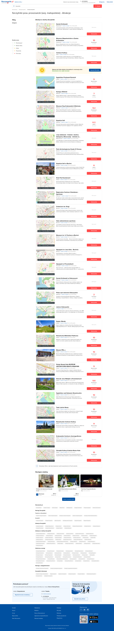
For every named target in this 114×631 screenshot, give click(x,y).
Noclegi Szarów (83, 553)
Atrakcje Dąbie (60, 543)
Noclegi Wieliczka (51, 558)
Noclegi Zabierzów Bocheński (62, 558)
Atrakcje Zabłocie (67, 535)
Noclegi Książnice (39, 556)
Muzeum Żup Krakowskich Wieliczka (68, 106)
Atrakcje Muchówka (96, 543)
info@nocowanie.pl (47, 594)
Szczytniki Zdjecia (81, 573)
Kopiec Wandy (61, 321)
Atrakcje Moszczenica (67, 539)
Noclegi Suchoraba (60, 551)
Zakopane (67, 625)
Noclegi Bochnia (82, 558)
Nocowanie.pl (14, 9)
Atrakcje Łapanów (73, 541)
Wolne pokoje (54, 507)
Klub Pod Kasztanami (63, 178)
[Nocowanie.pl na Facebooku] (81, 609)
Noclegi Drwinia (86, 560)
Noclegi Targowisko (48, 554)
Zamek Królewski (62, 24)
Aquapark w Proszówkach (64, 264)
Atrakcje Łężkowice (76, 537)
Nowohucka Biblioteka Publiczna (67, 336)
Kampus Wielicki (61, 92)
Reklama (36, 610)
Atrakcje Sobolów (88, 539)
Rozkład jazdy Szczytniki (91, 573)
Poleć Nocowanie (16, 618)
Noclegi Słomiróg (58, 553)
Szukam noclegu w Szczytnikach (42, 573)
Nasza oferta (15, 615)
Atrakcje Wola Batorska (78, 539)
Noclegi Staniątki (58, 554)
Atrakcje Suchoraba (60, 533)
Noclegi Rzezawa (39, 562)
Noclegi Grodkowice (40, 553)
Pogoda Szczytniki (78, 520)
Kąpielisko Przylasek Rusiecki (66, 77)
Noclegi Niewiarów (67, 554)
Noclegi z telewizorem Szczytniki (42, 568)
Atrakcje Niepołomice (49, 526)
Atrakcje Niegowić (93, 535)
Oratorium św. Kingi (62, 206)
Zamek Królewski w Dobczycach (67, 278)
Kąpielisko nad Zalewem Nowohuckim (69, 393)
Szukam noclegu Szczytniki (41, 515)
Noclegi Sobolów (87, 556)
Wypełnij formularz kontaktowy (22, 595)
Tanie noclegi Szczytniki (53, 515)
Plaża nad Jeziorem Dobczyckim (67, 293)
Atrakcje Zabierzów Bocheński (62, 541)
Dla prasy (59, 610)
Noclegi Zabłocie (67, 553)
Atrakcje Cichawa (76, 535)
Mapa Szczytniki (57, 520)
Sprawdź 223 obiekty (95, 70)
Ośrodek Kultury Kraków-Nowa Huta (68, 450)
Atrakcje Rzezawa (68, 528)
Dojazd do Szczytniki (62, 573)
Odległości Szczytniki (48, 575)
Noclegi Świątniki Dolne (40, 551)
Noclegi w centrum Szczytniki (65, 515)
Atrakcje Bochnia (88, 526)
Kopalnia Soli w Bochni (64, 163)
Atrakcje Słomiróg (58, 535)
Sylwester (55, 625)
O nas (13, 613)
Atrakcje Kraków (59, 528)
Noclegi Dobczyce (90, 558)
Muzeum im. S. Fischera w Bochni (67, 235)
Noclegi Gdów (57, 556)
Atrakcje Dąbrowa (49, 535)
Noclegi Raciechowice (40, 560)
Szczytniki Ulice (39, 575)
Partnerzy (59, 613)
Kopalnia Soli (60, 120)
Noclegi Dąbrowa (49, 553)
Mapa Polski (62, 507)
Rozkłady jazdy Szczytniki (67, 520)
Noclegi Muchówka (95, 560)
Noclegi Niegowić (92, 553)
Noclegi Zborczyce (50, 551)
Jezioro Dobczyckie (62, 307)
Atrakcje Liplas (85, 537)
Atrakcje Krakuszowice (80, 533)
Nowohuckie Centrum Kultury (66, 422)
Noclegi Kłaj (92, 554)
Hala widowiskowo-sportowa (65, 221)
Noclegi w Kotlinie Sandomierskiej (90, 515)
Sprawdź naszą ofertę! (79, 599)
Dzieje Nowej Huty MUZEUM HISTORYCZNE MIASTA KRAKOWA (67, 365)
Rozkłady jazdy (69, 507)
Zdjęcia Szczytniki (87, 520)
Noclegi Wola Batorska (77, 556)
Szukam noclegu (47, 507)
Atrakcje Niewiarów (67, 537)
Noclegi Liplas (84, 554)
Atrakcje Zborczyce (51, 533)
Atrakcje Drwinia (87, 543)
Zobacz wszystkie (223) (68, 499)
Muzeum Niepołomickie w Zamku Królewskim (67, 39)
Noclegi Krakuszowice (79, 551)
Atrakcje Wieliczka (67, 526)
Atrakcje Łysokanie (69, 533)
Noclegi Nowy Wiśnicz (51, 560)
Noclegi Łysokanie (69, 551)
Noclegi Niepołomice (49, 556)
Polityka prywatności (61, 615)
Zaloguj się (101, 2)
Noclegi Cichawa (75, 553)
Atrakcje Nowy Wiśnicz (50, 528)
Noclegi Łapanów (73, 558)
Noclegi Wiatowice (89, 551)
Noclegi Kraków (78, 560)
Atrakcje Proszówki (39, 528)
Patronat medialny (39, 618)
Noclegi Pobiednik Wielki (40, 558)
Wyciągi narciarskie (78, 507)
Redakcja (59, 608)
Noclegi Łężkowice (76, 554)
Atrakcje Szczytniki (49, 520)
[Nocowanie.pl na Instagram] (88, 609)
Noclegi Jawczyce (39, 554)
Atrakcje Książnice (39, 539)
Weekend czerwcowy (61, 625)
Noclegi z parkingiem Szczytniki (56, 568)
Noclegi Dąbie (59, 560)
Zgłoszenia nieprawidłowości (41, 615)
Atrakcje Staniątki (58, 537)
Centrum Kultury (61, 53)
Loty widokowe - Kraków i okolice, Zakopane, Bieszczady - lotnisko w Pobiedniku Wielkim (67, 137)
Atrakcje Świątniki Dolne (40, 533)
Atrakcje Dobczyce (96, 526)
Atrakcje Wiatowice (89, 533)
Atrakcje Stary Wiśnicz (69, 543)
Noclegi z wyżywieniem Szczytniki (71, 568)
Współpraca (37, 608)
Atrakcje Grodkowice (40, 535)
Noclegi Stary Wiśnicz (69, 560)
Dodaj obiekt (110, 2)
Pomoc (13, 610)
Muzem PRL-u (60, 350)
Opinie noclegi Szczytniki (77, 515)
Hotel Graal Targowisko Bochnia (88, 489)
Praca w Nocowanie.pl (40, 613)
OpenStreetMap (45, 34)
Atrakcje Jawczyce (39, 537)
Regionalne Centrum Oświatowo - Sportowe (67, 193)
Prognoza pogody (87, 507)
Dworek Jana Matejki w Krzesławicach (69, 379)
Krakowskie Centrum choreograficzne (68, 436)
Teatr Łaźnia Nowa (62, 407)
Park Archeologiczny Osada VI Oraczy (68, 149)
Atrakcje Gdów (58, 526)
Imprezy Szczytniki (39, 520)
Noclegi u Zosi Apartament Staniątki (44, 489)
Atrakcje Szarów (84, 535)
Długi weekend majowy (49, 625)
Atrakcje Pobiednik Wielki (77, 526)
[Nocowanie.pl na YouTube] (84, 609)
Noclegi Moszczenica (67, 556)
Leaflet (39, 34)
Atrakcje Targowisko (49, 537)
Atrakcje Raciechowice (40, 543)
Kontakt (14, 608)
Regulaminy (59, 618)
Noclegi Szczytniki (22, 9)
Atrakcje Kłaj (93, 537)
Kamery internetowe (96, 507)
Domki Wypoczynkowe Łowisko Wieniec (67, 489)
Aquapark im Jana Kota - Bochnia (67, 249)
